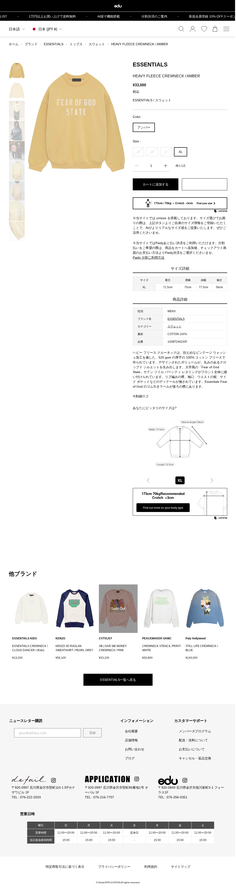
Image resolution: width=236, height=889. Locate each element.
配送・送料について (193, 740)
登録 (92, 733)
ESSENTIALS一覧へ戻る (118, 680)
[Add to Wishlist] (204, 184)
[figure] (148, 480)
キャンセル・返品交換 (195, 758)
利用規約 (150, 866)
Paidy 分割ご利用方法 (148, 257)
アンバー (143, 127)
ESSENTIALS (53, 44)
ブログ (130, 758)
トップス (76, 44)
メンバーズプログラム (195, 731)
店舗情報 (131, 740)
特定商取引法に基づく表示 (65, 866)
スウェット (97, 44)
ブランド (31, 44)
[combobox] (180, 480)
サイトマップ (180, 866)
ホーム (13, 44)
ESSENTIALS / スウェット (152, 100)
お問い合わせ (134, 749)
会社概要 (131, 731)
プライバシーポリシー (114, 866)
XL (181, 152)
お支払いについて (192, 749)
